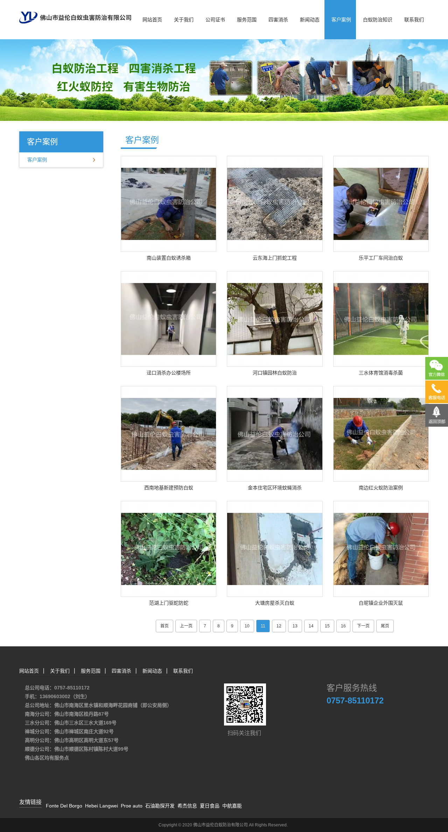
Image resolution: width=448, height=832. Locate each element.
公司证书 (215, 19)
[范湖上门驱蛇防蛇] (168, 548)
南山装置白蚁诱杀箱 (169, 258)
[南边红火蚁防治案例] (381, 433)
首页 (164, 626)
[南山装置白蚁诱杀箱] (168, 203)
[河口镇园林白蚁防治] (274, 318)
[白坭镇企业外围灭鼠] (381, 548)
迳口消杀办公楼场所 (169, 373)
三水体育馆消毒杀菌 (381, 373)
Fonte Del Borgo (64, 806)
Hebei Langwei (101, 806)
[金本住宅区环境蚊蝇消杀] (274, 433)
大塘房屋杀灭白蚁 (274, 603)
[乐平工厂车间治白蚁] (381, 203)
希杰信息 (187, 806)
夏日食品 (209, 806)
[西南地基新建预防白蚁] (168, 433)
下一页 (363, 626)
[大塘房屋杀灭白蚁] (274, 548)
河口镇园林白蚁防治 (275, 373)
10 (247, 626)
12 (278, 626)
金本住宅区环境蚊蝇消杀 (275, 487)
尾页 (385, 626)
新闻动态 (310, 19)
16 (343, 626)
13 (295, 626)
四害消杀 (278, 19)
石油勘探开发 (160, 806)
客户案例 (341, 19)
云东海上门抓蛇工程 (275, 258)
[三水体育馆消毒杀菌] (381, 318)
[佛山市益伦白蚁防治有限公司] (75, 11)
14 (311, 626)
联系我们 (414, 19)
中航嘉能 (232, 806)
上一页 (186, 626)
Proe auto (131, 806)
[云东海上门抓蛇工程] (274, 203)
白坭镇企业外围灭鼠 (381, 603)
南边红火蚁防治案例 (381, 487)
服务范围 (247, 19)
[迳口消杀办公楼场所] (168, 318)
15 (327, 626)
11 (263, 626)
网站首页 (152, 19)
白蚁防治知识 (377, 19)
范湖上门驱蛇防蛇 (168, 603)
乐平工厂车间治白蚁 (381, 258)
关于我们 (184, 19)
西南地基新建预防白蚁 (168, 487)
